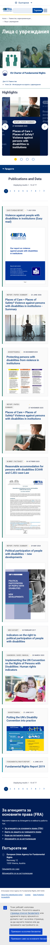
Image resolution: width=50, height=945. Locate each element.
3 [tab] (27, 159)
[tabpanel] (25, 126)
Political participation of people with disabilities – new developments (23, 554)
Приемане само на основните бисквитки (29, 939)
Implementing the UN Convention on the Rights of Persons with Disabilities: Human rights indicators (25, 665)
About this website (7, 895)
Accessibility (5, 897)
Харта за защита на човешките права (23, 832)
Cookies (28, 895)
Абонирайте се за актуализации (20, 839)
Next (45, 126)
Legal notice (18, 895)
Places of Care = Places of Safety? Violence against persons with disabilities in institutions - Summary (25, 304)
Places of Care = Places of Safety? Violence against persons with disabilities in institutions (23, 139)
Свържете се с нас (10, 869)
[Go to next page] (40, 191)
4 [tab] (33, 159)
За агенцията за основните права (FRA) (24, 828)
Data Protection (38, 895)
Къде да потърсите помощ (18, 835)
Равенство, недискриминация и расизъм (24, 18)
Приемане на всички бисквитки (26, 931)
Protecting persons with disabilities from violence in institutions (23, 360)
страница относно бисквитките (24, 913)
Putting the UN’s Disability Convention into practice (22, 719)
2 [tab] (21, 159)
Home (4, 18)
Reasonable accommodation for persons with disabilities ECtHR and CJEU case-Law (24, 469)
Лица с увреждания (11, 22)
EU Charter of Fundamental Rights (28, 73)
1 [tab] (15, 159)
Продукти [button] (9, 169)
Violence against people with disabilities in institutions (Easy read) (23, 218)
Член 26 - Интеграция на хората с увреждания (23, 84)
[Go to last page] (44, 191)
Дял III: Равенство (10, 81)
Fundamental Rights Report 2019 (25, 766)
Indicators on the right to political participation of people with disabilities (25, 638)
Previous (5, 126)
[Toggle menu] (45, 10)
